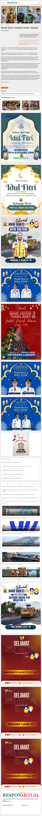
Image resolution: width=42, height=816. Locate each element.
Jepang (12, 49)
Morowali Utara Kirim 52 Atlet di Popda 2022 (28, 41)
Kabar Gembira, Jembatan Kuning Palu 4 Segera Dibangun (17, 560)
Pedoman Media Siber (8, 805)
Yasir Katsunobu (26, 54)
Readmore (24, 518)
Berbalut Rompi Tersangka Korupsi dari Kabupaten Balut (17, 575)
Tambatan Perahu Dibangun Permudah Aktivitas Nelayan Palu (18, 544)
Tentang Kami (24, 805)
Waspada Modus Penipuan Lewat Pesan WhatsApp (15, 513)
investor (8, 49)
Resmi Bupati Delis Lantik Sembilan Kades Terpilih (29, 40)
